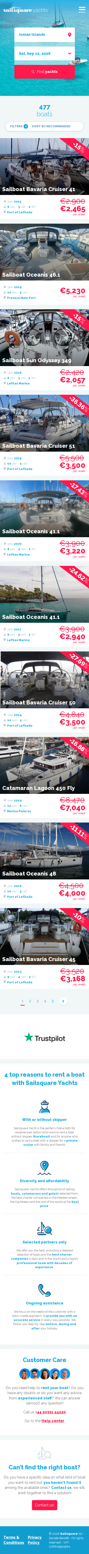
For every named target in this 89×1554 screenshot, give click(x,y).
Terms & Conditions (13, 1540)
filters (18, 126)
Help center (53, 1421)
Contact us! (44, 1505)
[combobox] (44, 34)
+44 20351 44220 (50, 1412)
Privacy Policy (35, 1540)
